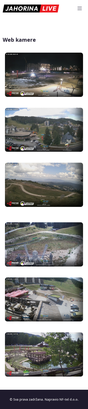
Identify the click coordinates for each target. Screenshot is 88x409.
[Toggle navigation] (79, 8)
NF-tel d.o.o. (69, 399)
